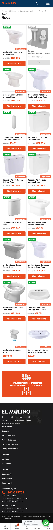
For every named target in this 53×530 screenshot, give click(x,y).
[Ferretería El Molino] (9, 3)
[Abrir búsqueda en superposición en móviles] (36, 3)
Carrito (16, 527)
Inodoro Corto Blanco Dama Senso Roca (37, 223)
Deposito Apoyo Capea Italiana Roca (13, 181)
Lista (27, 527)
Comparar (37, 527)
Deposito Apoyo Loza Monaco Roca (37, 181)
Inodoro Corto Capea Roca (12, 351)
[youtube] (29, 417)
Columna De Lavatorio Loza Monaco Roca (12, 138)
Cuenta (5, 528)
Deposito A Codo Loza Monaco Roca (37, 138)
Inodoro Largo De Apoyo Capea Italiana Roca (38, 266)
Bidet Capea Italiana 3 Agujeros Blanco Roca (37, 96)
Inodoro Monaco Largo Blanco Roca (13, 53)
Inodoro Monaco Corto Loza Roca (13, 308)
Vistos (48, 528)
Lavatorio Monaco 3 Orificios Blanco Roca (37, 308)
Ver (38, 62)
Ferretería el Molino (27, 11)
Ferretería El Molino (9, 11)
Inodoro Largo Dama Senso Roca (12, 266)
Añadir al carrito (14, 63)
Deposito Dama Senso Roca (12, 223)
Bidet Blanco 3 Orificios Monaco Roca (13, 96)
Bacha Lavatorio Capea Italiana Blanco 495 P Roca (38, 352)
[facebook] (3, 417)
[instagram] (12, 417)
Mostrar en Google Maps (11, 423)
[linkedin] (21, 417)
